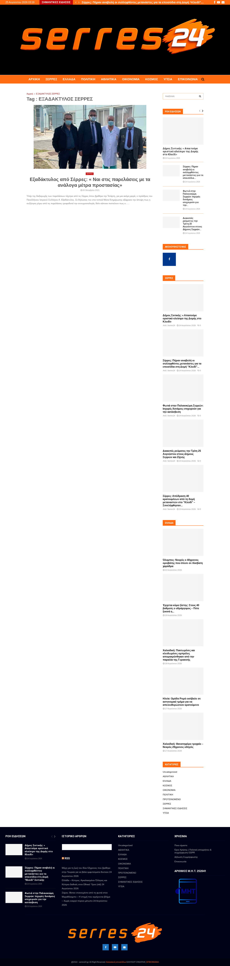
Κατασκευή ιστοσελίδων (116, 962)
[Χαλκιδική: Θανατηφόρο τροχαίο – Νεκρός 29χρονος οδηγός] (183, 726)
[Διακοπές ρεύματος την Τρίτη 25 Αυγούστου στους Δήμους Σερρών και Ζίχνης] (171, 222)
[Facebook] (105, 947)
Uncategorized (170, 772)
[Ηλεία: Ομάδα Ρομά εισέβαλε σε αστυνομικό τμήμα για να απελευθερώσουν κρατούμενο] (183, 681)
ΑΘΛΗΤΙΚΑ (108, 79)
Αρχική (34, 79)
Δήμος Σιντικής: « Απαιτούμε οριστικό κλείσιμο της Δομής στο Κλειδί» (180, 151)
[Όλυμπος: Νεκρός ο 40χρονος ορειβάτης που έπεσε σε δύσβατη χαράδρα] (183, 542)
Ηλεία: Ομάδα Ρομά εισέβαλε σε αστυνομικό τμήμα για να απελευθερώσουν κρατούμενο (182, 701)
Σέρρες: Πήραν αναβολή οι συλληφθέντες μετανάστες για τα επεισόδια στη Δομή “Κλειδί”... (182, 363)
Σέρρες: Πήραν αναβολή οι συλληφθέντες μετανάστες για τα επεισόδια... (193, 172)
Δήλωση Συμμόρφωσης (186, 857)
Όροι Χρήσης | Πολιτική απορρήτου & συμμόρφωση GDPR (192, 851)
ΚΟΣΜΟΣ (151, 79)
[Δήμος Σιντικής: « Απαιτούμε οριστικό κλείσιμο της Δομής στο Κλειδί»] (183, 131)
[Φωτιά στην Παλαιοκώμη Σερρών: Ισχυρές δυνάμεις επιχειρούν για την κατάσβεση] (171, 195)
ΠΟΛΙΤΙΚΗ (88, 79)
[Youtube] (115, 947)
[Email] (124, 947)
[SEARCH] (200, 96)
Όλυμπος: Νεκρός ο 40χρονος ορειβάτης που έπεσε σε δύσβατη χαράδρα (183, 563)
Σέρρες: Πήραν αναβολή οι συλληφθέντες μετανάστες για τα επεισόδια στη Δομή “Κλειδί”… (143, 2)
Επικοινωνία (188, 79)
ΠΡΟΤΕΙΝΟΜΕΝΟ (172, 799)
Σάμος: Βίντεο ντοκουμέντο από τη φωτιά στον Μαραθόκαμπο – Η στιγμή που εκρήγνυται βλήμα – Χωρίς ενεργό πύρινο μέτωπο (86, 896)
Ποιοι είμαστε (180, 845)
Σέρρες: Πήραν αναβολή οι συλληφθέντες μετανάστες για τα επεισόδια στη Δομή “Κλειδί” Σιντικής (40, 873)
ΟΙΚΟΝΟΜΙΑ (131, 79)
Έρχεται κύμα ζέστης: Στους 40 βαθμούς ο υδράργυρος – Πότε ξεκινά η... (181, 608)
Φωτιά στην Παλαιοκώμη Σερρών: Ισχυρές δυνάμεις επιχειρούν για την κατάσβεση (183, 408)
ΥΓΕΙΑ (168, 79)
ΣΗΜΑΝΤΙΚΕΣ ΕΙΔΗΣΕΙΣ (175, 808)
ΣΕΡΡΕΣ (51, 79)
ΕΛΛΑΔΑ (69, 79)
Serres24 (171, 325)
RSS (67, 858)
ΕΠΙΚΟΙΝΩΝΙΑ (153, 962)
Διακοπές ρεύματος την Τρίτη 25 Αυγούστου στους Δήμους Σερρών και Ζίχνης (182, 454)
